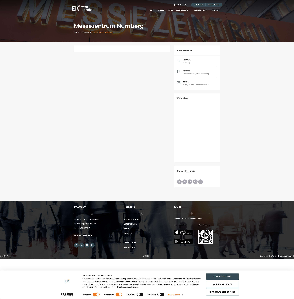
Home (152, 10)
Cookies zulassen (222, 277)
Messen (161, 10)
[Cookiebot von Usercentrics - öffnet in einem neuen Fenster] (67, 294)
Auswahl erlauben (222, 284)
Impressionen (182, 10)
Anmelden (198, 5)
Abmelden (146, 256)
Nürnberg (186, 63)
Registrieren (213, 5)
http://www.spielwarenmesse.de (195, 85)
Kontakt (216, 10)
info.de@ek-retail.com (86, 223)
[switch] (119, 294)
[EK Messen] (5, 256)
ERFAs (170, 10)
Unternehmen (130, 224)
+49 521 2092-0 (83, 228)
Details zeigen (174, 294)
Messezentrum (200, 10)
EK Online (128, 233)
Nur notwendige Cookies (222, 292)
